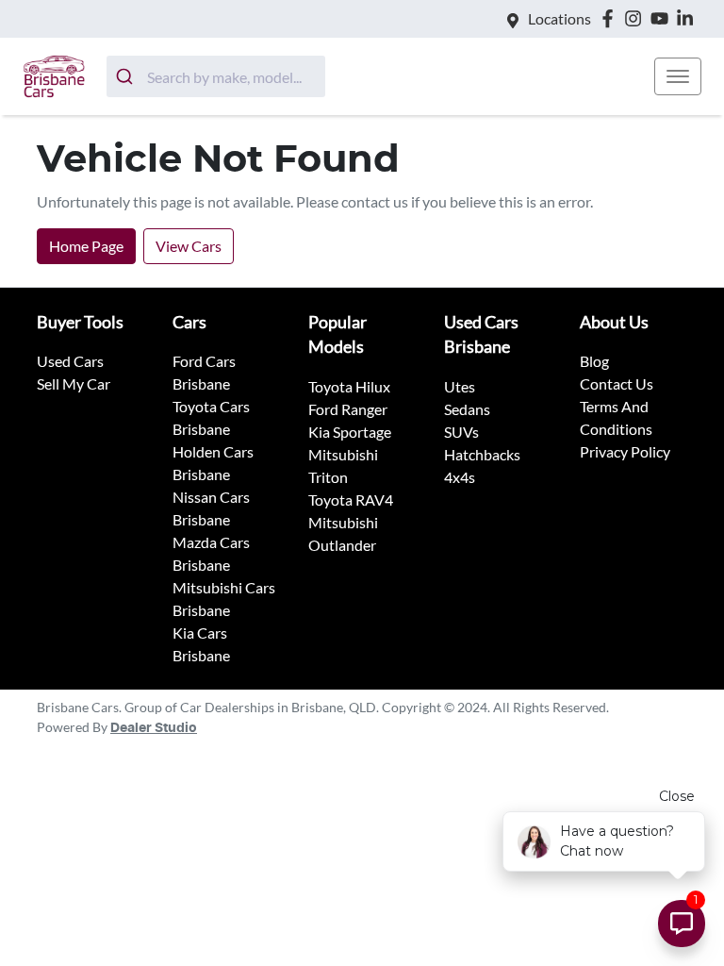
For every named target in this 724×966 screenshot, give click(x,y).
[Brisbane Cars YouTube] (663, 18)
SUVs (461, 432)
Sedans (467, 409)
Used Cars (70, 361)
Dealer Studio (153, 728)
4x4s (459, 477)
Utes (459, 386)
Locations (559, 18)
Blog (594, 361)
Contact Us (616, 383)
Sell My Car (73, 383)
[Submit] (127, 76)
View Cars (189, 246)
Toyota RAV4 (350, 499)
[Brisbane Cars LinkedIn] (688, 18)
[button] (677, 76)
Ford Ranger (347, 409)
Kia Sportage (349, 432)
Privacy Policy (625, 451)
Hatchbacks (482, 454)
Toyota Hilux (349, 386)
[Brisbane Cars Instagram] (637, 18)
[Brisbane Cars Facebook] (611, 18)
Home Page (86, 246)
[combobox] (216, 76)
